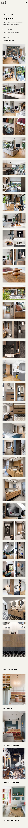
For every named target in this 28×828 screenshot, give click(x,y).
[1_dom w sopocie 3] (14, 54)
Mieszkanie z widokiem (11, 745)
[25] (14, 490)
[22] (14, 430)
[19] (14, 370)
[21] (14, 412)
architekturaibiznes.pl (8, 40)
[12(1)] (14, 329)
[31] (14, 608)
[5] (14, 147)
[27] (14, 530)
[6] (14, 167)
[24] (14, 467)
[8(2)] (14, 550)
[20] (14, 392)
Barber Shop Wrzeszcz (11, 782)
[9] (14, 220)
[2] (14, 91)
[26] (14, 511)
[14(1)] (14, 349)
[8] (14, 202)
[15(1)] (14, 257)
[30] (14, 587)
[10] (14, 238)
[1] (14, 73)
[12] (14, 274)
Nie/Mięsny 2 (7, 708)
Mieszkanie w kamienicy (11, 820)
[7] (14, 184)
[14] (14, 310)
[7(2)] (14, 569)
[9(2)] (14, 447)
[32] (14, 639)
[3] (14, 108)
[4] (14, 126)
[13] (14, 292)
